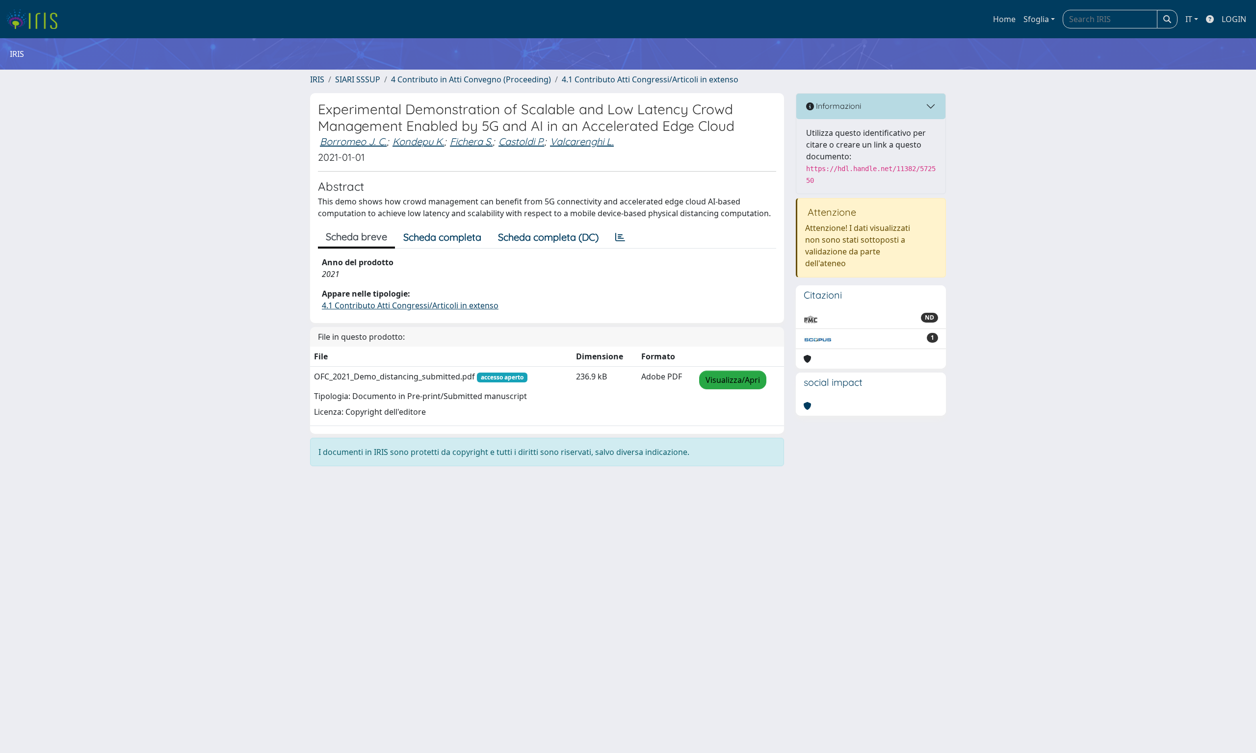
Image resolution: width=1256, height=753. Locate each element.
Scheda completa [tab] (442, 237)
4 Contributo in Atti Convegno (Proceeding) (471, 79)
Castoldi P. (521, 141)
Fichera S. (471, 141)
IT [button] (1188, 19)
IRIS (317, 79)
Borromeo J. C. (353, 141)
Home (1004, 19)
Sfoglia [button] (1036, 19)
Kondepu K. (418, 141)
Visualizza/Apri (733, 380)
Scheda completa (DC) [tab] (548, 237)
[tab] (620, 237)
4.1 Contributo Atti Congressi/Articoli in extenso (650, 79)
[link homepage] (35, 19)
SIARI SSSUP (357, 79)
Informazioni (837, 106)
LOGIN (1234, 19)
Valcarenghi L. (582, 141)
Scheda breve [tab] (356, 236)
